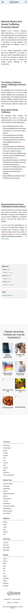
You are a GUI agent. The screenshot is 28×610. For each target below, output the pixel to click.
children (15, 158)
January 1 (5, 272)
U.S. (26, 44)
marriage (13, 130)
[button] (2, 2)
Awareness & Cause (7, 295)
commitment (18, 92)
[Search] (26, 2)
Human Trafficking (13, 31)
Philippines (18, 151)
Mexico (8, 151)
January (16, 33)
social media (5, 238)
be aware (13, 120)
